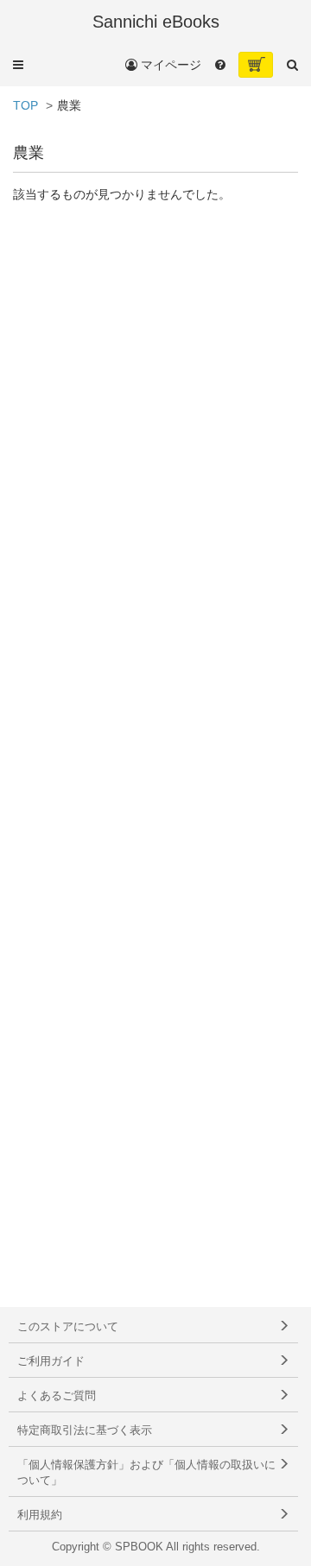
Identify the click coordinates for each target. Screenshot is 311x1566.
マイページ (169, 65)
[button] (18, 64)
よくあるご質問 (56, 1396)
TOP (25, 105)
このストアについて (67, 1327)
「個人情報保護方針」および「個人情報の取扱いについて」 (146, 1473)
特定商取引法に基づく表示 (84, 1430)
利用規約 (39, 1515)
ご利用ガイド (51, 1361)
